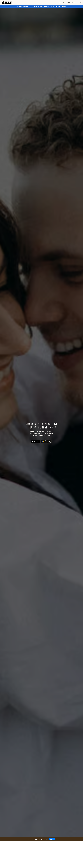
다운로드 (52, 839)
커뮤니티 (74, 2)
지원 (80, 2)
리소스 (68, 2)
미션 (60, 2)
